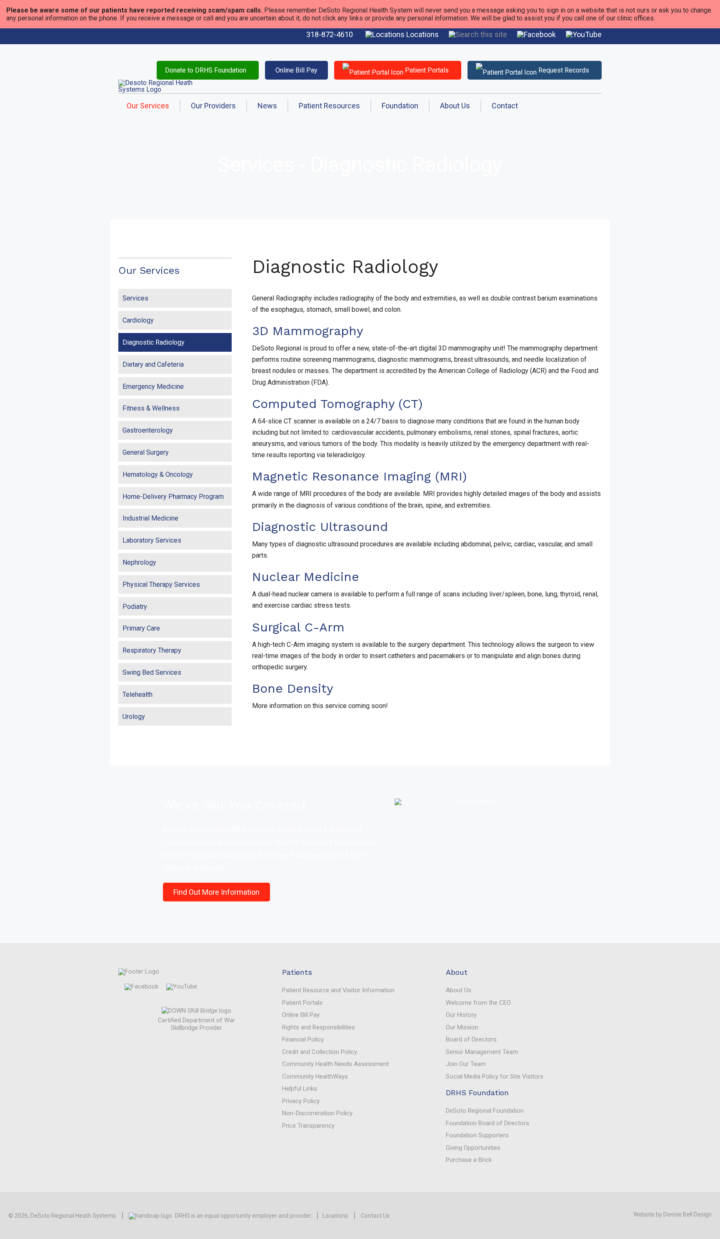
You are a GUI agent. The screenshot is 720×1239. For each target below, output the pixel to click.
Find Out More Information (216, 892)
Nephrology (139, 562)
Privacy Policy (301, 1101)
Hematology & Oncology (157, 474)
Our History (461, 1015)
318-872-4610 (329, 34)
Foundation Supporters (477, 1135)
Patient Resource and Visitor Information (338, 990)
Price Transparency (308, 1125)
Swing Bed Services (151, 672)
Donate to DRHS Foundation (205, 70)
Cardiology (138, 320)
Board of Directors (471, 1039)
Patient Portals (426, 70)
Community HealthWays (315, 1076)
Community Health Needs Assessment (335, 1064)
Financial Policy (303, 1039)
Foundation (400, 105)
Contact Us (375, 1215)
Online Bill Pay (296, 70)
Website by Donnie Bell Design (672, 1214)
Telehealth (137, 694)
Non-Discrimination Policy (317, 1113)
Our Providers (213, 105)
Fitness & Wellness (151, 408)
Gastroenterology (147, 430)
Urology (133, 717)
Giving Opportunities (473, 1147)
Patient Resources (329, 105)
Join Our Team (466, 1064)
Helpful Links (299, 1088)
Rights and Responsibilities (318, 1027)
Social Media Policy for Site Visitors (494, 1076)
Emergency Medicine (153, 386)
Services (135, 298)
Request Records (563, 70)
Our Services (148, 105)
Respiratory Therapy (151, 650)
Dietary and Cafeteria (153, 364)
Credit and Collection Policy (319, 1052)
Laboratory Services (151, 540)
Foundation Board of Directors (487, 1123)
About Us (455, 105)
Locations (422, 34)
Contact (505, 105)
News (267, 105)
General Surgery (145, 452)
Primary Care (141, 628)
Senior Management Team (482, 1052)
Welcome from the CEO (478, 1002)
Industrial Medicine (150, 518)
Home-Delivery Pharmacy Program (173, 497)
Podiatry (134, 607)
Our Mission (462, 1027)
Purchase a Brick (469, 1160)
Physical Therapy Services (161, 584)
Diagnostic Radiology (153, 342)
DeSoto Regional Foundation (485, 1110)
